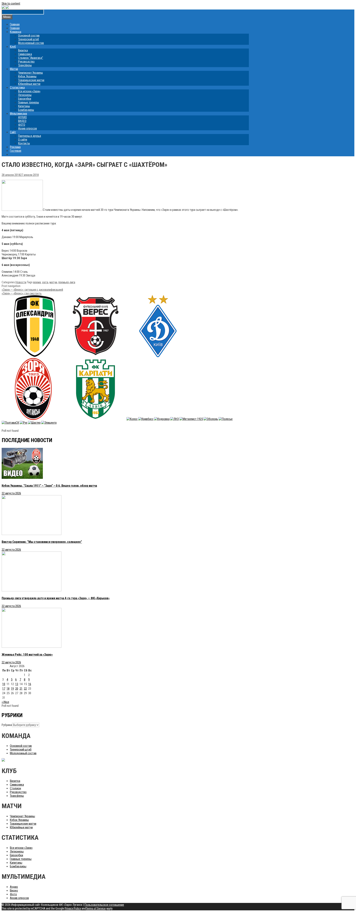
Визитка (23, 50)
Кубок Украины (27, 76)
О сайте (22, 139)
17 (3, 688)
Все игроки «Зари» (29, 91)
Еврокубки (24, 98)
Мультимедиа (18, 113)
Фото (13, 894)
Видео (14, 890)
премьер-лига (66, 282)
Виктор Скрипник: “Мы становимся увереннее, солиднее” (42, 542)
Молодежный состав (31, 43)
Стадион (15, 788)
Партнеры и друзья (29, 136)
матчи (53, 282)
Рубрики (7, 725)
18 (8, 688)
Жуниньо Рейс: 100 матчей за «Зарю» (27, 654)
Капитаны (24, 106)
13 (16, 684)
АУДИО (22, 117)
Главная (15, 24)
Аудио (14, 887)
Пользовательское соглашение (104, 905)
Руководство (26, 61)
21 (21, 688)
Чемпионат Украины (30, 72)
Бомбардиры (26, 109)
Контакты (24, 143)
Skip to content (11, 3)
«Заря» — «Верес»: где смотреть (22, 293)
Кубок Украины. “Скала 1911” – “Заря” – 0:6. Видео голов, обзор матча (49, 485)
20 (16, 688)
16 (29, 684)
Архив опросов (27, 128)
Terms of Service (96, 908)
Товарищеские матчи (31, 80)
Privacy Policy (73, 908)
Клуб (13, 47)
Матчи (14, 69)
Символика (25, 54)
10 (3, 684)
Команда (15, 32)
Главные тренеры (28, 102)
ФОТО (21, 124)
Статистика (17, 87)
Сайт (13, 132)
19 (12, 688)
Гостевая (15, 151)
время (37, 282)
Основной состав (29, 35)
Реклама (15, 147)
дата (45, 282)
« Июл (5, 702)
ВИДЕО (22, 121)
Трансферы (25, 65)
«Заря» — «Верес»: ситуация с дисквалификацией (32, 290)
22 (25, 688)
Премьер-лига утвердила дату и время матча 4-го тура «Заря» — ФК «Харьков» (56, 598)
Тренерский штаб (28, 39)
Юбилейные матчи (29, 83)
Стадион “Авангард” (30, 57)
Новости (20, 282)
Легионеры (25, 95)
